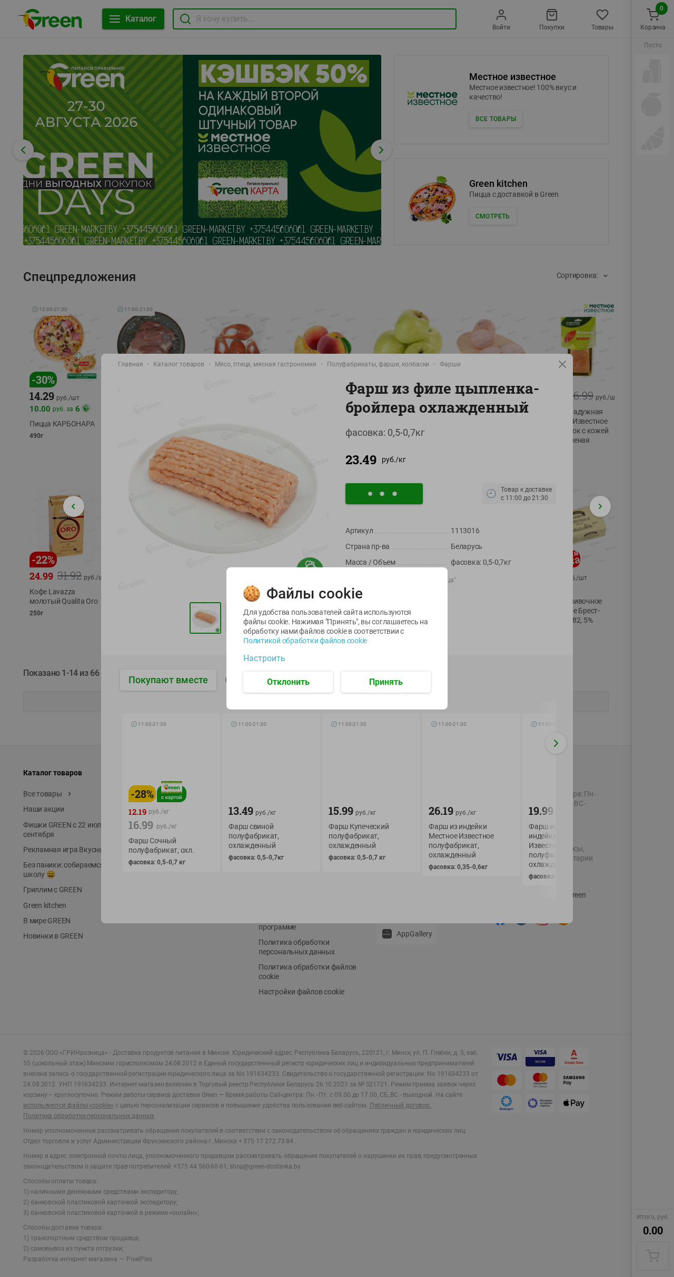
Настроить (264, 658)
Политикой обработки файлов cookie (305, 640)
